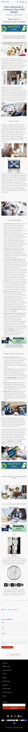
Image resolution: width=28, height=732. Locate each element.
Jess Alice (5, 1)
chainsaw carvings (12, 377)
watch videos (10, 440)
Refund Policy (6, 681)
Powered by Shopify (18, 727)
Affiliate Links (6, 666)
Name (2, 622)
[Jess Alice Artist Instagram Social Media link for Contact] (9, 586)
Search (4, 696)
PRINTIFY (10, 329)
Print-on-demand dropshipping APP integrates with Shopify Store (14, 345)
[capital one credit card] (14, 522)
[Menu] (25, 1)
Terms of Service (7, 692)
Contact (5, 677)
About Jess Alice (7, 670)
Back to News (15, 654)
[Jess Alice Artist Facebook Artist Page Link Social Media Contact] (5, 586)
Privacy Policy (6, 688)
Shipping (5, 685)
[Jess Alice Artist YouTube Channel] (15, 586)
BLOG (4, 674)
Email (2, 627)
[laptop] (14, 167)
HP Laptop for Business (14, 160)
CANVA (15, 309)
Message (3, 633)
